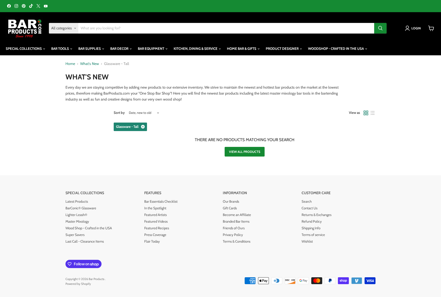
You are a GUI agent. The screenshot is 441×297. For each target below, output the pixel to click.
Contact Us (309, 208)
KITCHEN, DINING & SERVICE (196, 49)
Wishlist (307, 241)
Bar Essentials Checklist (161, 201)
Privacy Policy (233, 235)
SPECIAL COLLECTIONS (24, 49)
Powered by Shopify (78, 284)
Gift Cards (230, 208)
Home (70, 64)
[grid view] (366, 113)
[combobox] (226, 28)
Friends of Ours (234, 228)
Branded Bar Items (236, 221)
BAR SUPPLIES (90, 49)
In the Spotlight (155, 208)
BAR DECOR (119, 49)
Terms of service (313, 235)
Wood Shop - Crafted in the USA (88, 228)
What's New (89, 64)
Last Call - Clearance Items (84, 241)
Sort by (119, 113)
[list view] (372, 113)
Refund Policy (312, 221)
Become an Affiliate (237, 215)
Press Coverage (155, 235)
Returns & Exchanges (316, 215)
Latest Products (76, 201)
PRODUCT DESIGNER (282, 49)
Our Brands (231, 201)
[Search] (380, 28)
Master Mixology (77, 221)
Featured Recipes (156, 228)
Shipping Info (311, 228)
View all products (244, 152)
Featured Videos (156, 221)
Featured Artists (155, 215)
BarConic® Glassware (80, 208)
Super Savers (75, 235)
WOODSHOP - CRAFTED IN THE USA (336, 49)
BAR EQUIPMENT (151, 49)
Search (307, 201)
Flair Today (152, 241)
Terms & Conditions (236, 241)
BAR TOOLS (60, 49)
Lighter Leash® (76, 215)
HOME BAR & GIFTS (242, 49)
